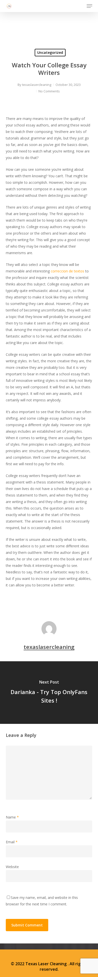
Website (12, 866)
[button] (89, 6)
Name (12, 817)
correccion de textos (67, 271)
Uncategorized (50, 52)
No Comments (49, 91)
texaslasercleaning (36, 84)
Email (12, 842)
